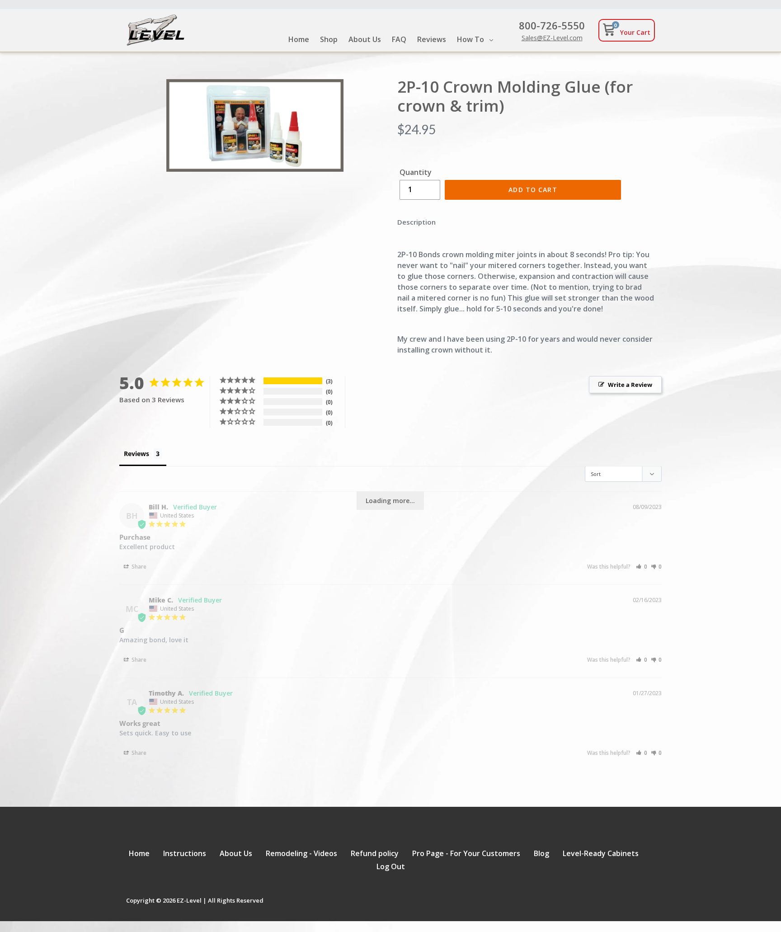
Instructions (184, 853)
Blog (541, 853)
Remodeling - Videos (301, 853)
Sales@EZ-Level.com (552, 37)
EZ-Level (189, 900)
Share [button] (138, 566)
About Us (236, 853)
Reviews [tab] (136, 453)
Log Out (390, 866)
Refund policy (375, 853)
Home (139, 853)
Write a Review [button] (630, 385)
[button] (641, 566)
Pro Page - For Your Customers (466, 853)
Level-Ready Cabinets (601, 853)
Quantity (416, 172)
